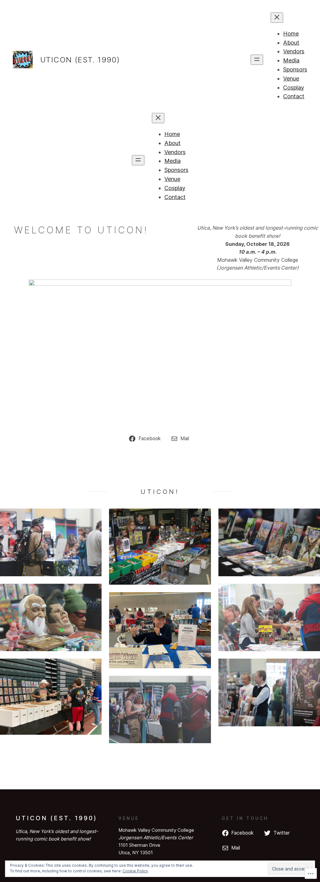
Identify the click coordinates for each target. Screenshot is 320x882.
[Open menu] (257, 60)
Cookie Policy (135, 871)
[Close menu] (277, 17)
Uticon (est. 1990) (80, 59)
